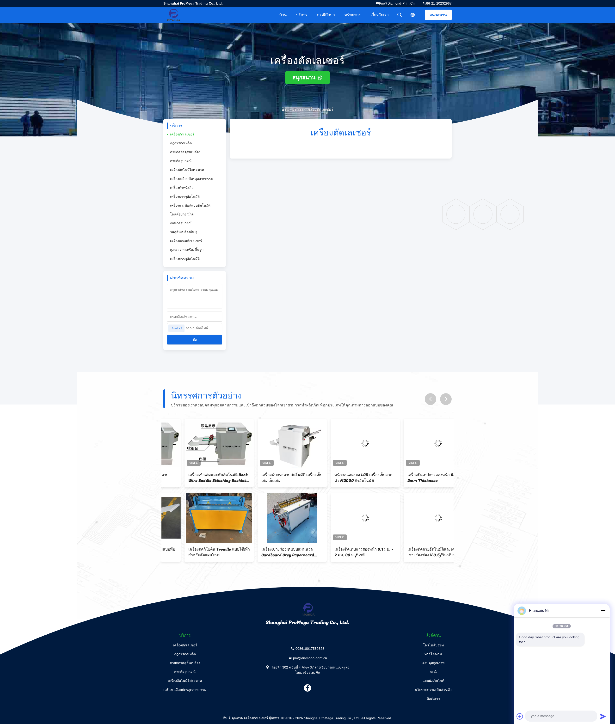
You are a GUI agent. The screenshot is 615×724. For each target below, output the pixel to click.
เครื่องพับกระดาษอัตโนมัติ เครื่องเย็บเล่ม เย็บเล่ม (270, 478)
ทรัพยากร (352, 15)
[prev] (430, 399)
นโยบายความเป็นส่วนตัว (433, 690)
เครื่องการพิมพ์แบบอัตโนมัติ (190, 205)
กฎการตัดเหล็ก (181, 143)
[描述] (413, 15)
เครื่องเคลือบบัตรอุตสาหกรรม (191, 179)
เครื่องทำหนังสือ (181, 188)
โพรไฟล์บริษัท (433, 645)
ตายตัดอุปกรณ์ (180, 161)
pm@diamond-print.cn (397, 3)
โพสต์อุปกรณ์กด (182, 214)
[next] (446, 399)
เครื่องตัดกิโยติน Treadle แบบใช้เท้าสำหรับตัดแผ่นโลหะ (198, 552)
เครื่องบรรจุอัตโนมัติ (185, 196)
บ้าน (283, 15)
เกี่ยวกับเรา (379, 15)
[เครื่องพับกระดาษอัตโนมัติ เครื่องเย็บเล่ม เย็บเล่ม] (271, 443)
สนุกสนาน (438, 15)
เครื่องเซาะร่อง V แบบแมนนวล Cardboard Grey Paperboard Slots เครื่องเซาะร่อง (266, 552)
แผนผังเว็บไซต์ (433, 681)
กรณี (433, 672)
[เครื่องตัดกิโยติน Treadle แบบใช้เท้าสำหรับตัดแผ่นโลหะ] (198, 518)
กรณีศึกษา (326, 15)
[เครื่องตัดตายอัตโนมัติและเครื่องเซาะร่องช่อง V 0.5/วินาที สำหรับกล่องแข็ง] (417, 518)
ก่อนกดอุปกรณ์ (180, 223)
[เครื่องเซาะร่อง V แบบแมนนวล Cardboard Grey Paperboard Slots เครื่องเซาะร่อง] (271, 518)
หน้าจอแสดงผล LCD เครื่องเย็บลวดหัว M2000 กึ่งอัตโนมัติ (342, 478)
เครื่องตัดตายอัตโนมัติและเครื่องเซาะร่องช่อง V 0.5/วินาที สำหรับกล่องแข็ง (414, 552)
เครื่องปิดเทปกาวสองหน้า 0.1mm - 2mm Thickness (415, 478)
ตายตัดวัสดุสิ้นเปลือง (185, 152)
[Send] (603, 716)
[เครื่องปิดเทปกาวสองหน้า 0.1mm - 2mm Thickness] (417, 443)
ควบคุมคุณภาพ (433, 663)
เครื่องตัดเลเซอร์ (182, 134)
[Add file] (520, 716)
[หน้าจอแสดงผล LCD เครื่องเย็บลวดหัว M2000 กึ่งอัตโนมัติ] (344, 443)
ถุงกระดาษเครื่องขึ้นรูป (186, 250)
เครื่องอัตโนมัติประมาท (187, 170)
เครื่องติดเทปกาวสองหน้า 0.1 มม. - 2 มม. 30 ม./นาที (342, 552)
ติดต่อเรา (433, 698)
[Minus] (603, 611)
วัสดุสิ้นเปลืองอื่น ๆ (183, 232)
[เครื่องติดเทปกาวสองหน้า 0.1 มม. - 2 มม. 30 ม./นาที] (344, 518)
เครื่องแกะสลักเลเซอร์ (186, 241)
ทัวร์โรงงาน (433, 654)
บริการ (302, 15)
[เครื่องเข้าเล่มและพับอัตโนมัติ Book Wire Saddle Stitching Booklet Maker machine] (198, 443)
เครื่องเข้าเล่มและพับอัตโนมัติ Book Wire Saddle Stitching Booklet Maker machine (197, 478)
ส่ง (194, 339)
